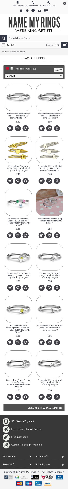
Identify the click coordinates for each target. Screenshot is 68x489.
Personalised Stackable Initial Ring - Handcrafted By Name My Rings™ (18, 168)
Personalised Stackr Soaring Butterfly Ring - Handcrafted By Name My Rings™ (18, 383)
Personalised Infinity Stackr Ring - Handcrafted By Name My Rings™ (50, 115)
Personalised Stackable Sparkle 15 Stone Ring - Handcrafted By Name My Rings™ (18, 221)
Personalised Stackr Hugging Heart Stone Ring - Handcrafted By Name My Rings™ (18, 328)
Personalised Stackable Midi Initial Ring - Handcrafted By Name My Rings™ (50, 168)
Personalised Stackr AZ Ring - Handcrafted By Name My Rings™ (50, 275)
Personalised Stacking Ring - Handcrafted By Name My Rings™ (50, 220)
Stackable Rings (17, 51)
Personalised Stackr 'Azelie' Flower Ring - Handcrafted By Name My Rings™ (18, 275)
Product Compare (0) (25, 68)
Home (4, 51)
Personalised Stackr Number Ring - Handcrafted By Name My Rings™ (49, 327)
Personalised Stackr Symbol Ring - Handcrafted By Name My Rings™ (50, 382)
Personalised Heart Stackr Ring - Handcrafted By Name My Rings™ (18, 115)
